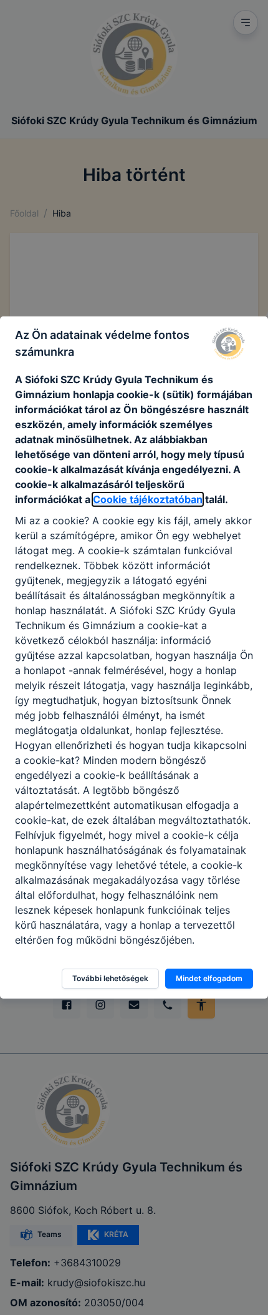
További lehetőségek (110, 978)
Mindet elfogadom (209, 978)
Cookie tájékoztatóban (148, 499)
